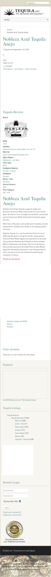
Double (6, 176)
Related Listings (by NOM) (17, 321)
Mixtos (17, 436)
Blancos (18, 420)
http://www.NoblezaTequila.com (16, 154)
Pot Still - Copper (9, 171)
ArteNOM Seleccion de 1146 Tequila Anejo (19, 400)
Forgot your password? (12, 512)
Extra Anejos (20, 433)
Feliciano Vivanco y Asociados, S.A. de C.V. (19, 149)
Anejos (18, 430)
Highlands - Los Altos (11, 160)
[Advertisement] (25, 290)
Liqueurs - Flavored (22, 439)
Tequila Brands (13, 415)
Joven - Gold (20, 424)
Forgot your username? (12, 515)
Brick (5, 165)
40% (4, 187)
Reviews (10, 326)
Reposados (19, 427)
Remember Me (11, 501)
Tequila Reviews (17, 418)
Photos (10, 324)
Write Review (8, 69)
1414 (5, 144)
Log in (7, 507)
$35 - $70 (6, 192)
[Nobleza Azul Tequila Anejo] (25, 89)
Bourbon (6, 181)
